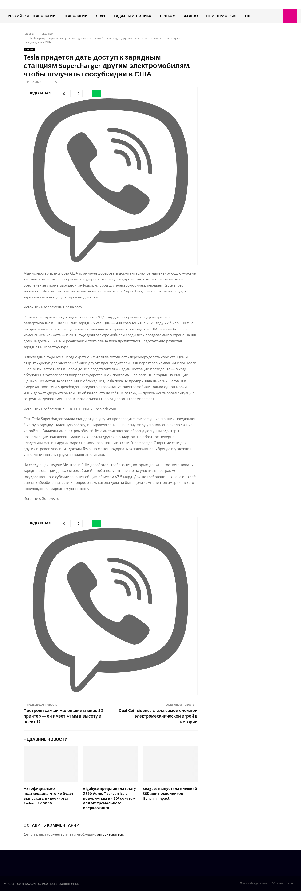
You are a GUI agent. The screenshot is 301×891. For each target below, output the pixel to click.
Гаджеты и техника (132, 16)
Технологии (76, 16)
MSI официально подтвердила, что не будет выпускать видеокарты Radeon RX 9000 (49, 796)
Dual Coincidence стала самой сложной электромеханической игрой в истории (158, 716)
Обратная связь (283, 883)
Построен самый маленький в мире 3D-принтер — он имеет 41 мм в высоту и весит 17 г (64, 716)
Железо (191, 16)
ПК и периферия (221, 16)
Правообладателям (253, 883)
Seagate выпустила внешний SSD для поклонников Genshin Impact (170, 794)
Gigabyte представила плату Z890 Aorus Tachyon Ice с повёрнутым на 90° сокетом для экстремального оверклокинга (109, 798)
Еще (248, 16)
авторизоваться (110, 834)
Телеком (167, 16)
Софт (101, 16)
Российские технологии (32, 16)
